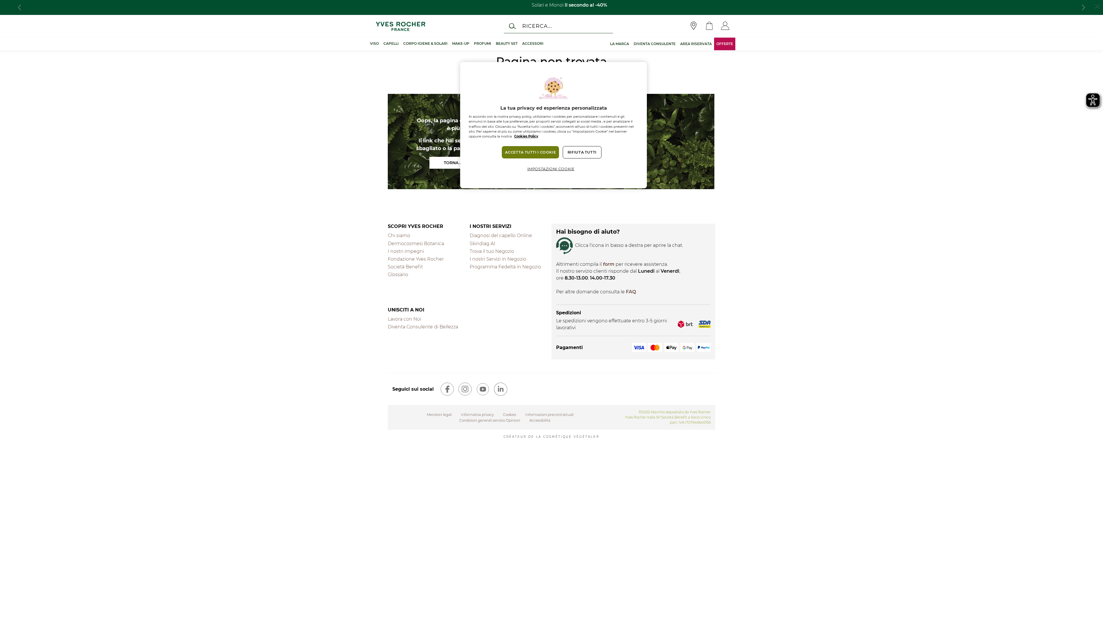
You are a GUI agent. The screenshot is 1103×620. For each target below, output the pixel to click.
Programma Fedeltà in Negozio (505, 267)
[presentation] (20, 7)
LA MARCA (619, 44)
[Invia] (512, 26)
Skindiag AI (482, 243)
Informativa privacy (477, 414)
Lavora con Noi (404, 319)
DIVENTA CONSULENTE (655, 44)
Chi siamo (399, 235)
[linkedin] (500, 389)
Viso (374, 43)
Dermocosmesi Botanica (416, 243)
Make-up (460, 43)
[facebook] (447, 389)
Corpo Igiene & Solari (425, 43)
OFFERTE (724, 44)
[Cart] (709, 26)
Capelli (391, 43)
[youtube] (482, 389)
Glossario (398, 274)
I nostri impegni (406, 251)
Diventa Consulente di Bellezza (423, 327)
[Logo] (400, 26)
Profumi (482, 43)
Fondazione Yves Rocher (416, 259)
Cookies (509, 414)
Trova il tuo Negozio (492, 251)
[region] (553, 125)
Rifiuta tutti (582, 152)
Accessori (532, 43)
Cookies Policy (526, 136)
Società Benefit (405, 267)
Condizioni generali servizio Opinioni (489, 420)
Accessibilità (539, 420)
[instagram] (465, 389)
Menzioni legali (439, 414)
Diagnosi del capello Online (501, 235)
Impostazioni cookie (550, 169)
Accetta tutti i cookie (530, 152)
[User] (725, 26)
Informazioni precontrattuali (549, 414)
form (608, 264)
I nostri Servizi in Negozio (498, 259)
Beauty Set (507, 43)
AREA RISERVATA (696, 44)
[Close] (1097, 5)
